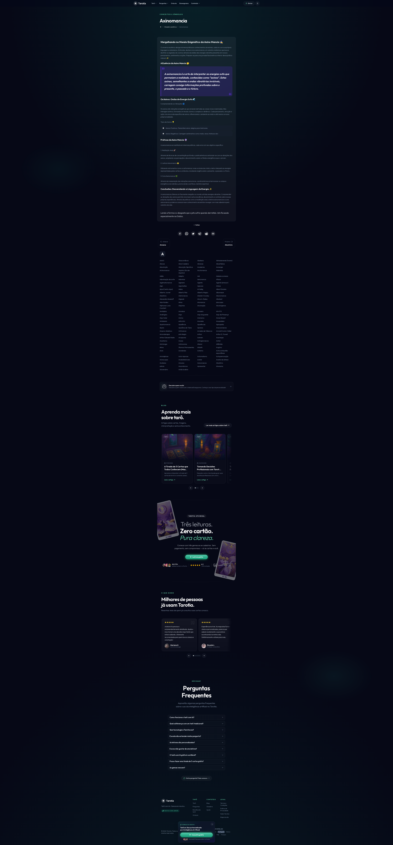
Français (223, 834)
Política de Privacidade (224, 810)
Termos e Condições (223, 804)
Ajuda (208, 810)
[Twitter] (193, 234)
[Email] (213, 234)
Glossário (210, 807)
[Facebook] (180, 234)
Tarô (194, 803)
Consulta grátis (198, 835)
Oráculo (195, 815)
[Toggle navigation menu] (257, 3)
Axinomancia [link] (183, 27)
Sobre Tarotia (224, 814)
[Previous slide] (191, 488)
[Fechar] (212, 824)
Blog (208, 803)
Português (221, 832)
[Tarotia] (139, 3)
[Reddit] (206, 234)
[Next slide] (202, 488)
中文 (218, 834)
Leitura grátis (197, 557)
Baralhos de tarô (196, 811)
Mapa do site (224, 817)
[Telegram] (200, 234)
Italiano (228, 832)
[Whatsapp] (186, 234)
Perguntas (196, 807)
